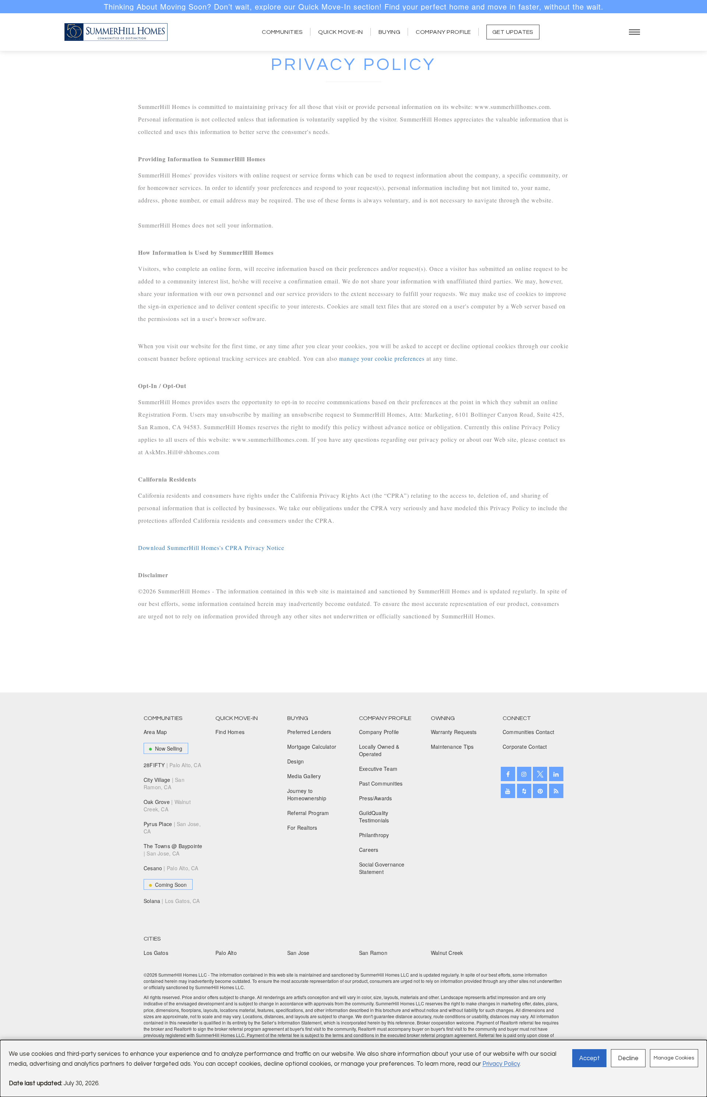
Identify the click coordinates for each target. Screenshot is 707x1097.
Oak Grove (167, 805)
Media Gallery (304, 776)
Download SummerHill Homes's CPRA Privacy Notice (211, 547)
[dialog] (353, 1068)
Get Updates (513, 32)
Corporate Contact (525, 746)
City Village (164, 783)
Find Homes (230, 732)
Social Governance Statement (382, 868)
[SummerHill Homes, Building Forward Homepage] (116, 32)
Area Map (155, 732)
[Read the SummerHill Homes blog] (556, 791)
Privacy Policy (501, 1064)
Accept (589, 1058)
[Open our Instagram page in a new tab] (524, 774)
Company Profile (443, 32)
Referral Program (308, 812)
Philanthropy (374, 835)
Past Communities (380, 783)
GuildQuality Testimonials (374, 816)
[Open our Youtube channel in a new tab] (508, 791)
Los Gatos (156, 952)
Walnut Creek (447, 952)
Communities (282, 32)
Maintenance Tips (452, 746)
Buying (390, 32)
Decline (628, 1058)
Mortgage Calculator (311, 746)
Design (295, 761)
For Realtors (302, 827)
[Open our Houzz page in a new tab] (524, 791)
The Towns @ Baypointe (173, 849)
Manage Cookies (674, 1058)
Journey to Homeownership (306, 794)
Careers (368, 849)
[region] (353, 6)
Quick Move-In (340, 32)
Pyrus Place (172, 827)
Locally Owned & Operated (379, 750)
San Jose (298, 952)
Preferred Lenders (309, 732)
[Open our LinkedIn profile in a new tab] (556, 774)
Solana (172, 900)
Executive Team (378, 768)
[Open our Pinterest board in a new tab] (540, 791)
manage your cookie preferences (382, 358)
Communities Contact (528, 732)
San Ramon (373, 952)
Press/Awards (375, 798)
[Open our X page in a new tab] (540, 774)
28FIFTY (172, 765)
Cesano (171, 868)
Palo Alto (226, 952)
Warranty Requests (454, 732)
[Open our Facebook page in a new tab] (508, 774)
